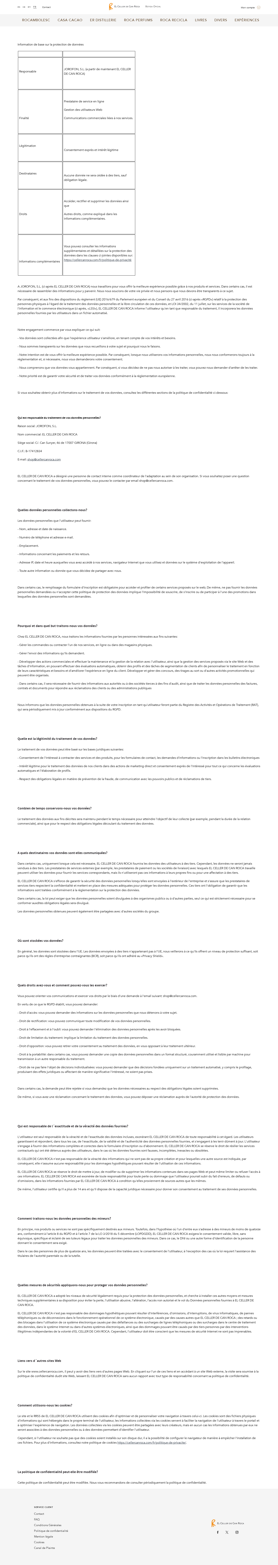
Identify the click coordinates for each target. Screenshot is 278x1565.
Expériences (247, 20)
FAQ (37, 1519)
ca (24, 6)
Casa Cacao (70, 20)
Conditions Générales (47, 1525)
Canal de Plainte (44, 1548)
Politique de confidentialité (51, 1531)
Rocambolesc (36, 20)
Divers (220, 20)
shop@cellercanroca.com (44, 459)
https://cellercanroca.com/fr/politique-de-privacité (97, 260)
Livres (201, 20)
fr (34, 6)
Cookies (39, 1542)
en (29, 6)
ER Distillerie (103, 20)
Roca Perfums (138, 20)
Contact (39, 1514)
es (19, 6)
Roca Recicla (173, 20)
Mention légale (43, 1536)
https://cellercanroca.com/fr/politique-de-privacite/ (151, 1443)
